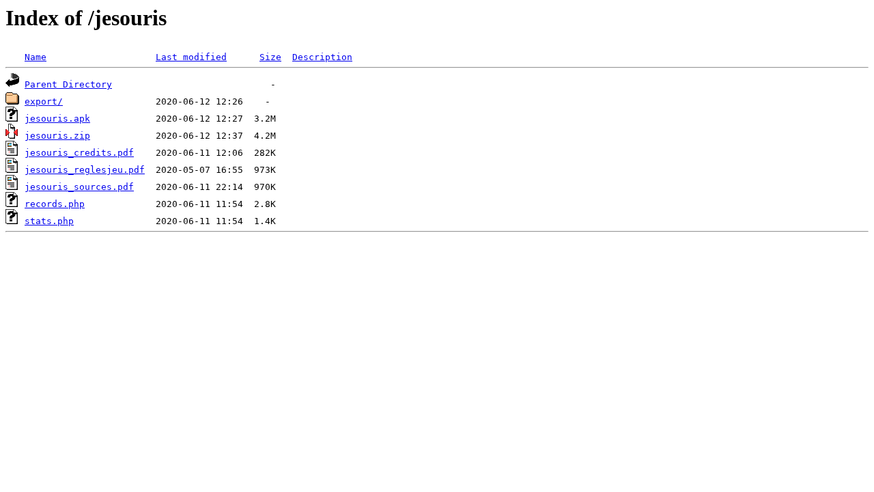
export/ (44, 101)
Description (322, 57)
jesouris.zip (57, 136)
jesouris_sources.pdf (79, 187)
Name (35, 57)
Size (270, 57)
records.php (55, 204)
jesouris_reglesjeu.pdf (85, 170)
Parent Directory (68, 84)
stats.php (49, 221)
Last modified (191, 57)
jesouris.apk (57, 118)
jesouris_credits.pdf (79, 153)
